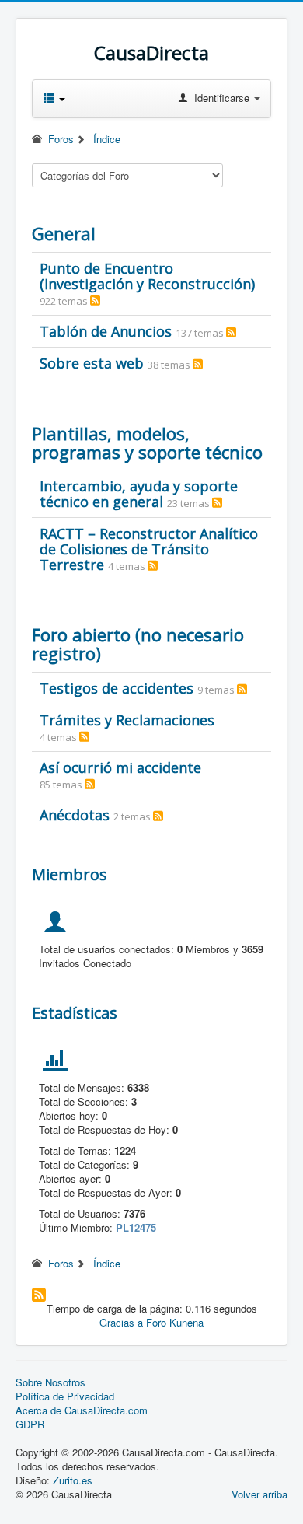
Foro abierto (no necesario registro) (138, 644)
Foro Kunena (175, 1322)
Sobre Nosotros (50, 1382)
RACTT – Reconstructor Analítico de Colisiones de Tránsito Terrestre (149, 549)
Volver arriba (259, 1494)
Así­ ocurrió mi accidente (120, 767)
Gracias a (121, 1322)
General (64, 233)
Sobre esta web (92, 363)
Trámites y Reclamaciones (127, 720)
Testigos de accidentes (116, 688)
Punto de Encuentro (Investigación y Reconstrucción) (147, 276)
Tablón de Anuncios (106, 331)
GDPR (30, 1424)
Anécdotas (75, 815)
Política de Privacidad (65, 1396)
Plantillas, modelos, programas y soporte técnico (147, 442)
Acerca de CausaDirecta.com (82, 1410)
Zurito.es (72, 1480)
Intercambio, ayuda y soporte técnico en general (139, 494)
